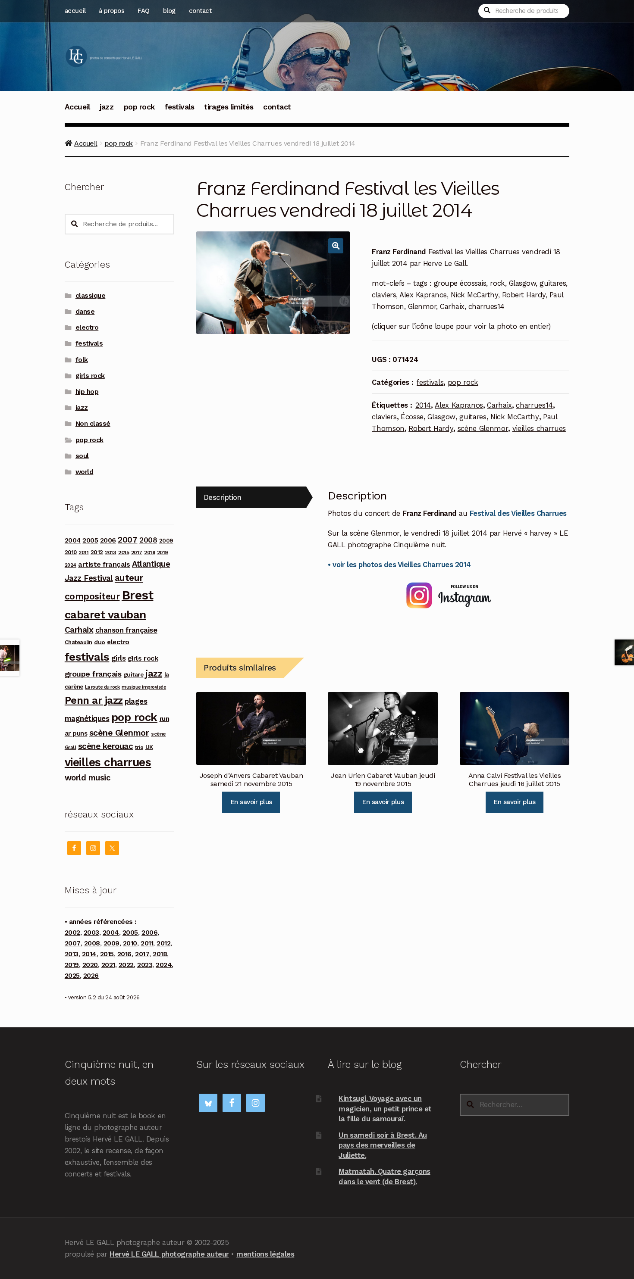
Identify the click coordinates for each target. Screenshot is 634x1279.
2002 (72, 932)
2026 (91, 976)
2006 (108, 540)
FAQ (144, 11)
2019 (162, 552)
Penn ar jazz (94, 700)
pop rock (139, 107)
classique (90, 295)
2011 (83, 552)
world (84, 472)
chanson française (126, 630)
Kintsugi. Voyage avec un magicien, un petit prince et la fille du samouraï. (385, 1108)
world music (88, 777)
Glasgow (441, 416)
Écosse (412, 416)
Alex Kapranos (459, 405)
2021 (108, 965)
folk (81, 360)
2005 (90, 540)
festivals (180, 107)
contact (200, 11)
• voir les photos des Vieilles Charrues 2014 (399, 564)
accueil (75, 11)
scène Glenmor (483, 428)
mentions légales (265, 1254)
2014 (423, 405)
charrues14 (534, 405)
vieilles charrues (539, 428)
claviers (384, 416)
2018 (149, 552)
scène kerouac (105, 746)
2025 (72, 976)
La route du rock (102, 687)
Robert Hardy (430, 428)
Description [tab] (223, 497)
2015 (123, 552)
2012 (97, 552)
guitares (472, 416)
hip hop (87, 392)
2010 (71, 552)
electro (87, 327)
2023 (144, 965)
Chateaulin (78, 642)
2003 (91, 932)
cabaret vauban (105, 614)
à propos (111, 11)
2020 (90, 965)
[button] (335, 245)
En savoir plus (251, 802)
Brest (138, 595)
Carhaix (499, 405)
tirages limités (228, 107)
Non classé (92, 423)
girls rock (90, 376)
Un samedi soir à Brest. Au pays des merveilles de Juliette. (383, 1145)
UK (149, 746)
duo (99, 642)
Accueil (77, 107)
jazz (106, 107)
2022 (126, 965)
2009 (166, 540)
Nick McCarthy (514, 416)
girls (118, 658)
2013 (110, 552)
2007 (127, 540)
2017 (136, 552)
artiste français (104, 564)
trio (139, 747)
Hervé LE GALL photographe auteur (169, 1254)
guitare (133, 674)
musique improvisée (144, 687)
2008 (148, 540)
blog (169, 11)
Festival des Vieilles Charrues (518, 513)
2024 (70, 565)
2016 (124, 954)
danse (85, 311)
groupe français (93, 673)
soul (82, 456)
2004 (73, 540)
